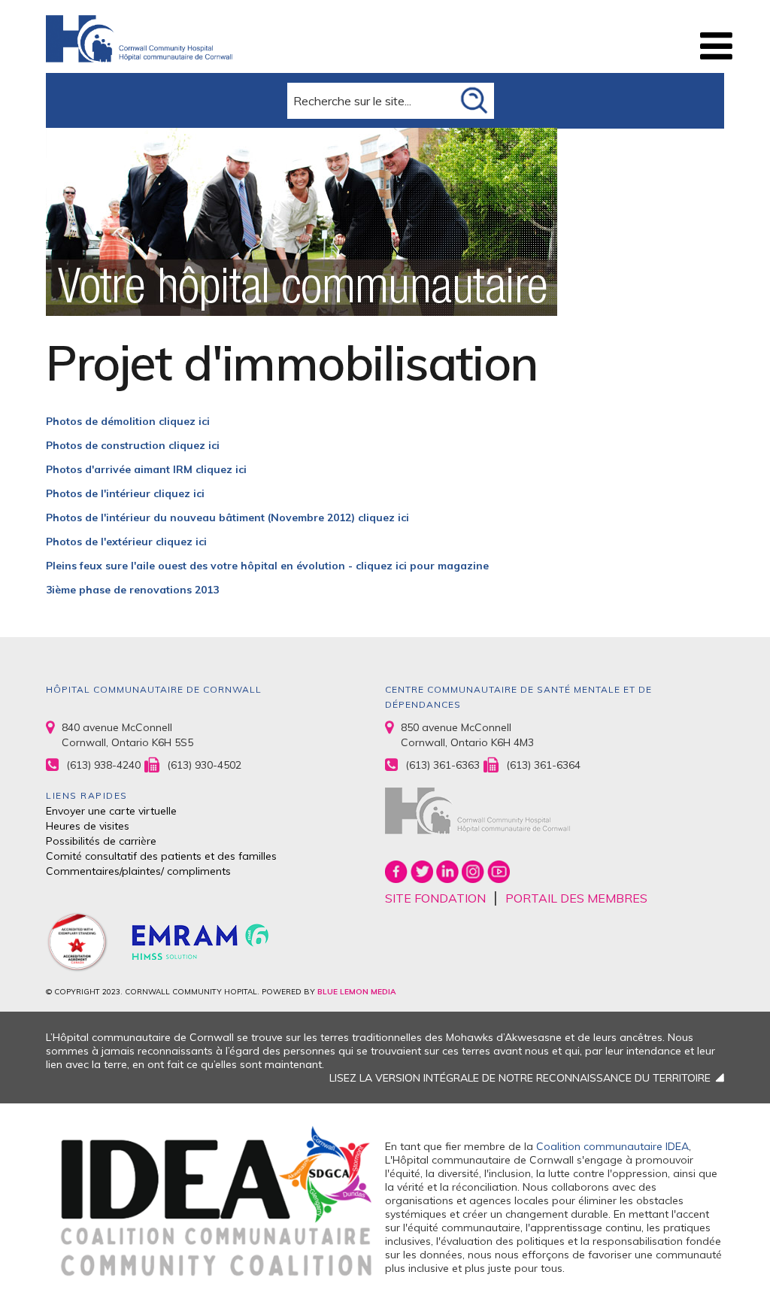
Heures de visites (87, 826)
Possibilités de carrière (101, 841)
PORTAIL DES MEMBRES (576, 898)
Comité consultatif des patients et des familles (161, 856)
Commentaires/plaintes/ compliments (138, 871)
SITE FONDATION (435, 898)
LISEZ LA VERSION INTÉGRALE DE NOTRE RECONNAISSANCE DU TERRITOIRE (520, 1078)
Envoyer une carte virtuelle (111, 811)
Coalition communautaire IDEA (612, 1146)
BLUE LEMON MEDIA (356, 992)
